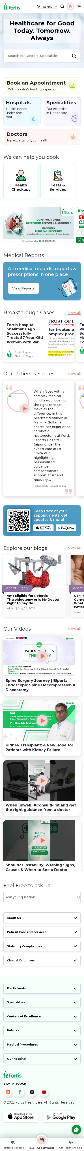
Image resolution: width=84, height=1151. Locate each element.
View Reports (23, 288)
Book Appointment (41, 1148)
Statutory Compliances (24, 946)
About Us (14, 918)
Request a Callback (13, 1147)
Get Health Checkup (70, 1147)
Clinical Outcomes (21, 960)
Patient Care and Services (26, 932)
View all (74, 313)
